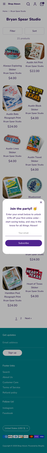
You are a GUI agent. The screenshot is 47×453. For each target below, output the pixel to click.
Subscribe (23, 243)
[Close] (41, 202)
